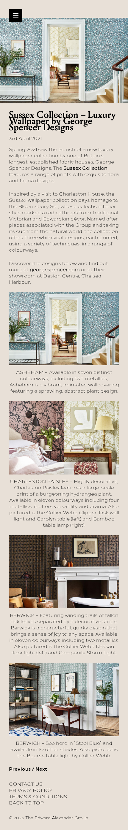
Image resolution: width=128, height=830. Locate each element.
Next (41, 769)
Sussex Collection (85, 168)
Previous (20, 769)
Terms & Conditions (38, 796)
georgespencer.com (55, 269)
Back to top (26, 803)
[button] (15, 15)
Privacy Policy (31, 790)
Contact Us (26, 784)
